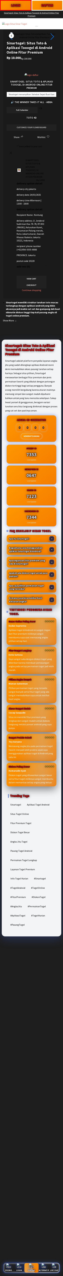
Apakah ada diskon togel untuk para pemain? (28, 575)
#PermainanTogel (37, 906)
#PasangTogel (17, 924)
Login (19, 1270)
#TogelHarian (38, 915)
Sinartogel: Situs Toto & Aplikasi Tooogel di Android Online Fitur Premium (31, 14)
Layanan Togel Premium (22, 869)
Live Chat (54, 1270)
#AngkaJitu (16, 906)
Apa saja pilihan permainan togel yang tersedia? (26, 587)
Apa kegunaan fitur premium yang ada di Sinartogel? (27, 562)
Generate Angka (31, 436)
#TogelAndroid (17, 887)
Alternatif (44, 1270)
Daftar (31, 1270)
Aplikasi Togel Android (38, 804)
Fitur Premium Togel (20, 823)
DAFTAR (47, 5)
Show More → (10, 320)
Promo (8, 1270)
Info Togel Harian (19, 878)
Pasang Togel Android (21, 850)
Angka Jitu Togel (18, 841)
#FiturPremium (18, 897)
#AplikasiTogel (17, 915)
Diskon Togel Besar (20, 832)
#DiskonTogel (39, 897)
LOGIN (16, 5)
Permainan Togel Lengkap (23, 860)
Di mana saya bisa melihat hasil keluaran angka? (25, 600)
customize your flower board (31, 127)
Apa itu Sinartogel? (19, 538)
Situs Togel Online (19, 813)
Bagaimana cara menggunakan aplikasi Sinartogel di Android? (25, 549)
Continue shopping (31, 290)
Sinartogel (15, 804)
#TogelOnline (38, 887)
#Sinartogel (40, 878)
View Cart (31, 278)
